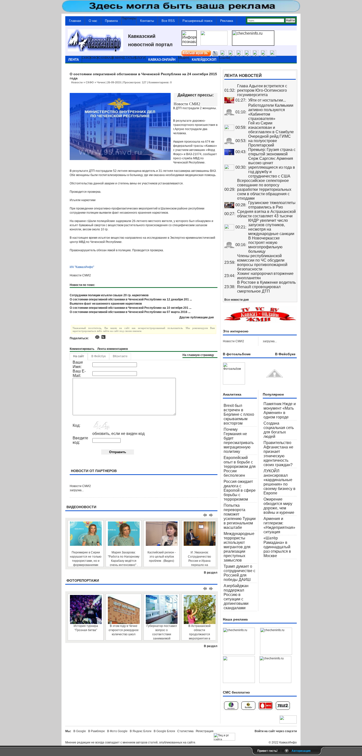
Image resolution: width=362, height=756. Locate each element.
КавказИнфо (288, 742)
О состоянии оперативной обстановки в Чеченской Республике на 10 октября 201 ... (130, 308)
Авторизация (301, 751)
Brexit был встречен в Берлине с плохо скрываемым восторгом (239, 414)
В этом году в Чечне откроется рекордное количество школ (124, 630)
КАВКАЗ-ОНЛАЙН (161, 59)
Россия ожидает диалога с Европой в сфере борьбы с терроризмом (240, 490)
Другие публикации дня (196, 317)
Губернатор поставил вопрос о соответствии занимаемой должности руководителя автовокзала (162, 632)
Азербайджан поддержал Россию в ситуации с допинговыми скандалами (236, 597)
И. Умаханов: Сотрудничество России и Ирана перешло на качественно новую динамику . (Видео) (199, 559)
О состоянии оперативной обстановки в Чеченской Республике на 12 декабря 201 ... (131, 299)
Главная (75, 21)
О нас (93, 21)
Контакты (147, 21)
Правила (111, 21)
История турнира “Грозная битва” (86, 628)
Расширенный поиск (197, 21)
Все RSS (168, 21)
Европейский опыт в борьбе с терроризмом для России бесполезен (240, 466)
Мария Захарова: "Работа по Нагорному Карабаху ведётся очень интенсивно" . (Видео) (123, 559)
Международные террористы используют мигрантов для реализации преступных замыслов (239, 547)
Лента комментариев (112, 349)
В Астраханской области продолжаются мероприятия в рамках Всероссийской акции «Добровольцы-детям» (199, 632)
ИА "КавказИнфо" (82, 267)
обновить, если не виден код (118, 433)
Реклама (226, 21)
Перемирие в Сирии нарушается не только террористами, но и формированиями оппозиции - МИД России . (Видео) (85, 559)
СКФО (90, 82)
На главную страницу (198, 355)
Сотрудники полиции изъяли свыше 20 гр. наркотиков (109, 295)
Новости (77, 82)
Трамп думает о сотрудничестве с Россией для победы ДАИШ (239, 573)
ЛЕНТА (73, 59)
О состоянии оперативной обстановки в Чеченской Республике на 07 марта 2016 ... (130, 312)
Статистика (186, 731)
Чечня (101, 82)
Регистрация (205, 731)
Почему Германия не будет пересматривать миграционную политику (239, 440)
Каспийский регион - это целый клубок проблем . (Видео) (162, 557)
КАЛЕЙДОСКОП (204, 59)
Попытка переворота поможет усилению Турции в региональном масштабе (240, 516)
